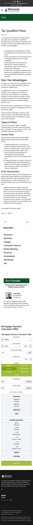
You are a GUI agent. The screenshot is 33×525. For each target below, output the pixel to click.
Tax (5, 263)
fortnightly (24, 365)
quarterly (9, 372)
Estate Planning (11, 249)
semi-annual (24, 372)
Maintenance (16, 379)
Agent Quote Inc (15, 514)
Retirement (4, 34)
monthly (8, 368)
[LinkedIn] (19, 1)
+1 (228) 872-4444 (11, 3)
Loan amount (16, 337)
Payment (16, 363)
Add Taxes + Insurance (16, 392)
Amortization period (16, 350)
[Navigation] (2, 10)
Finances (8, 252)
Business (8, 238)
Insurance (8, 235)
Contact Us (16, 297)
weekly (9, 365)
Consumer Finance (12, 245)
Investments (9, 256)
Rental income (16, 385)
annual (17, 375)
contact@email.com (23, 3)
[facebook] (13, 1)
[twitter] (15, 1)
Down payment (16, 343)
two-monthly (24, 368)
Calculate (16, 463)
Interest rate (16, 356)
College (7, 242)
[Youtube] (17, 1)
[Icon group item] (1, 500)
